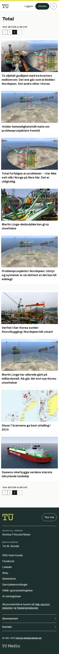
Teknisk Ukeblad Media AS (28, 638)
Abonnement (10, 618)
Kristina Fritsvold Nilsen (16, 534)
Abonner (42, 6)
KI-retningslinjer (11, 596)
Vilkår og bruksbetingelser (17, 590)
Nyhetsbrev (9, 578)
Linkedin (7, 567)
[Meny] (53, 6)
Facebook (8, 561)
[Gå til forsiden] (5, 6)
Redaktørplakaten (27, 608)
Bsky (5, 573)
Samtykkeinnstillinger (14, 584)
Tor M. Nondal (10, 546)
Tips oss (49, 517)
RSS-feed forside (12, 555)
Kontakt (7, 626)
